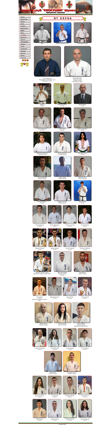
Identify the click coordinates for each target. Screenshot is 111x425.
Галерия (23, 26)
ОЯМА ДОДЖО (24, 41)
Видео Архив (24, 28)
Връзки (23, 55)
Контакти (23, 53)
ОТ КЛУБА (23, 35)
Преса (22, 32)
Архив (22, 23)
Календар (23, 50)
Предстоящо (24, 19)
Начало (23, 17)
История (23, 39)
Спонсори (23, 57)
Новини (23, 21)
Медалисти (24, 37)
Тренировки (24, 48)
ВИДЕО (22, 30)
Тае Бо (22, 46)
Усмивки (23, 44)
